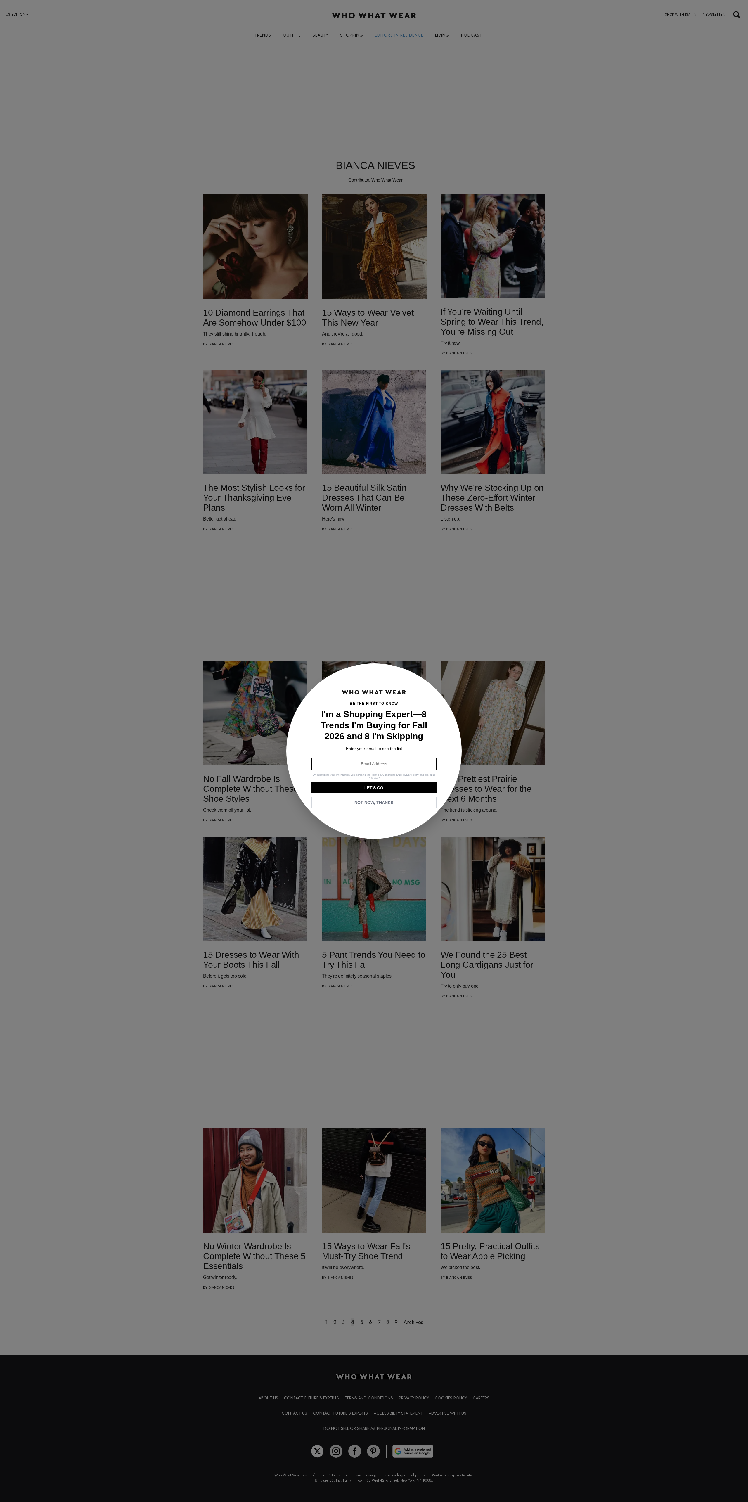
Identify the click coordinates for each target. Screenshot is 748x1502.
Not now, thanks (373, 802)
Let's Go (373, 787)
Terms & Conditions (383, 774)
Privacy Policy (410, 774)
